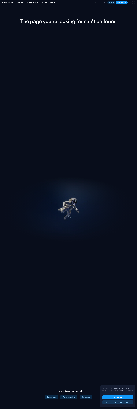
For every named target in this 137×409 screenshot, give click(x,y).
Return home (51, 397)
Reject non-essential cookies (117, 402)
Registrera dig (121, 2)
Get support (86, 397)
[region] (117, 396)
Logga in (111, 2)
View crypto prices (69, 397)
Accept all (118, 397)
